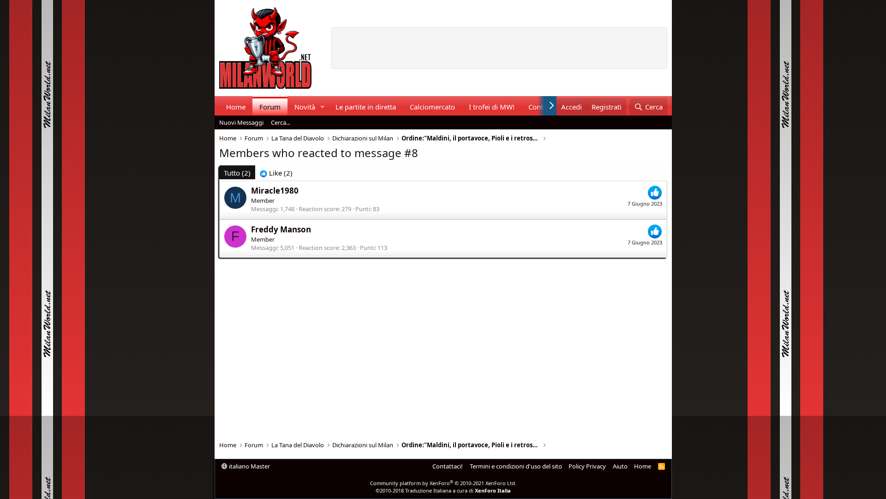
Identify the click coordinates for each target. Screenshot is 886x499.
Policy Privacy (587, 466)
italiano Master (248, 466)
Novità (304, 106)
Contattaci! (447, 466)
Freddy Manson (281, 229)
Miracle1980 (275, 190)
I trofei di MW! (492, 106)
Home (235, 106)
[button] (322, 107)
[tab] (276, 173)
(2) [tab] (237, 172)
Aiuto (620, 466)
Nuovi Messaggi (241, 122)
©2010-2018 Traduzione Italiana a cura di (443, 490)
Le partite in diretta (365, 106)
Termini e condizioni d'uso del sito (516, 466)
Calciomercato (432, 106)
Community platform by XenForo (443, 483)
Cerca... (280, 122)
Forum (270, 106)
